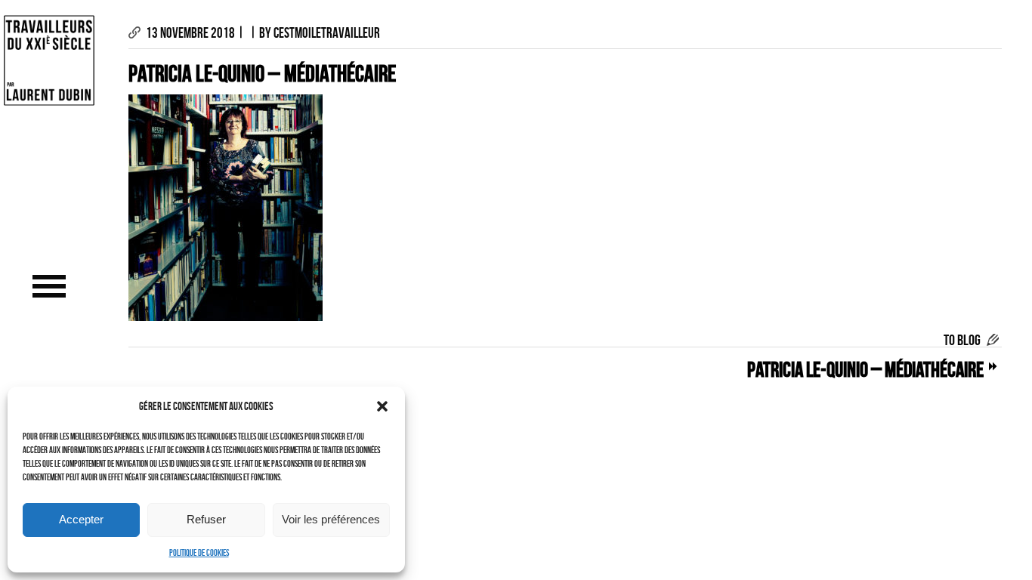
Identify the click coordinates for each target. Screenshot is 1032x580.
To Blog (962, 340)
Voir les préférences (331, 519)
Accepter (81, 519)
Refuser (206, 519)
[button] (382, 406)
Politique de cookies (199, 552)
